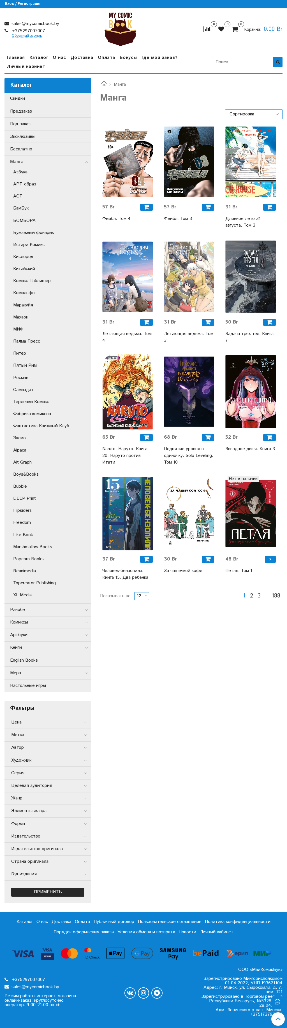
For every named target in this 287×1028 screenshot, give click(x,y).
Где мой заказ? (160, 57)
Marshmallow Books (32, 547)
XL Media (22, 595)
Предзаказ (21, 111)
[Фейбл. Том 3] (189, 161)
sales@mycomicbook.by (34, 23)
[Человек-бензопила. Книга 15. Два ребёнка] (127, 513)
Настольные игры (28, 685)
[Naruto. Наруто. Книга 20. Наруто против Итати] (127, 391)
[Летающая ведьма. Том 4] (127, 276)
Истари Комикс (29, 244)
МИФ (18, 329)
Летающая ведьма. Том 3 (188, 337)
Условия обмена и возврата (146, 932)
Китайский (24, 269)
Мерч (15, 673)
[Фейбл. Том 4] (127, 161)
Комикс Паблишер (32, 281)
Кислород (23, 256)
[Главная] (104, 84)
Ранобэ (17, 609)
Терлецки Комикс (31, 402)
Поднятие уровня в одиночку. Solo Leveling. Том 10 (188, 456)
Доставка (82, 57)
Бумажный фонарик (33, 232)
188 (276, 596)
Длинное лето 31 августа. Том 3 (243, 222)
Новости (187, 932)
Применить (48, 892)
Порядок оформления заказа (84, 932)
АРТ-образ (24, 184)
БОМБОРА (24, 220)
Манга (17, 162)
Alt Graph (22, 462)
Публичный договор (114, 921)
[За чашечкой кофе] (189, 513)
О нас (59, 57)
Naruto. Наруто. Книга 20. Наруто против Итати (124, 456)
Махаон (20, 317)
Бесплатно (21, 149)
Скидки (17, 98)
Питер (19, 353)
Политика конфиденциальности (237, 921)
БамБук (21, 208)
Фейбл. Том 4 (116, 218)
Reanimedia (24, 571)
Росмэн (20, 378)
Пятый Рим (25, 365)
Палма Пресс (26, 341)
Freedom (22, 522)
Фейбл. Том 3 (178, 218)
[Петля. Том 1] (250, 513)
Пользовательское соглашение (170, 921)
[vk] (130, 993)
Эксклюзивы (22, 136)
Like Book (23, 535)
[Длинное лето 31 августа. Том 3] (250, 161)
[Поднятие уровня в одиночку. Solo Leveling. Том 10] (189, 391)
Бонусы (128, 57)
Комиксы (19, 622)
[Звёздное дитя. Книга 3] (250, 391)
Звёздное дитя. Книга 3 (250, 449)
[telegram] (157, 993)
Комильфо (24, 293)
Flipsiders (22, 510)
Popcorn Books (28, 559)
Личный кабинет (26, 66)
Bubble (20, 486)
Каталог (38, 57)
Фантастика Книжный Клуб (41, 426)
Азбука (20, 172)
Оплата (106, 57)
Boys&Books (26, 474)
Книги (16, 647)
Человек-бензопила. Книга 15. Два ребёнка (125, 574)
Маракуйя (23, 305)
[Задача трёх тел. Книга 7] (250, 276)
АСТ (17, 196)
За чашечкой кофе (183, 571)
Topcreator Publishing (34, 583)
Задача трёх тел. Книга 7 (249, 337)
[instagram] (143, 993)
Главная (16, 57)
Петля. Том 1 (238, 571)
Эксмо (19, 438)
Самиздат (23, 390)
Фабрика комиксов (32, 414)
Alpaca (19, 450)
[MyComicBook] (120, 28)
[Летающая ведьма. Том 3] (189, 276)
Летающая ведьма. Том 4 (127, 337)
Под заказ (20, 124)
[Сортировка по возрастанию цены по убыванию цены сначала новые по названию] (254, 114)
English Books (24, 660)
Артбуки (18, 635)
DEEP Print (24, 498)
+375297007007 (27, 31)
